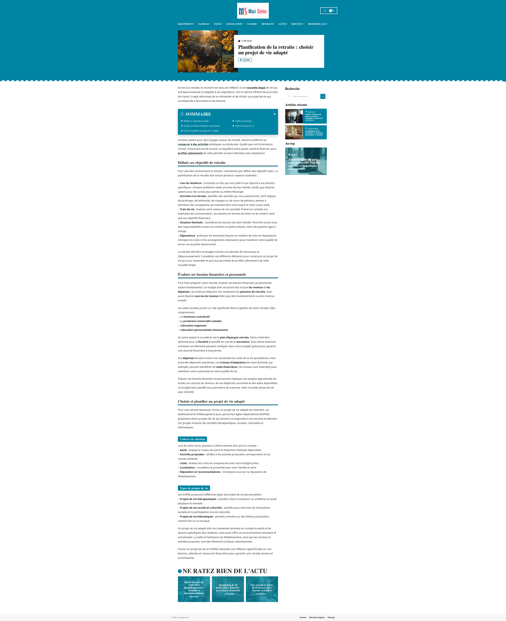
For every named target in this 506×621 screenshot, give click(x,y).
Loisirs (246, 60)
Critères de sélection (243, 120)
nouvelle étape (256, 87)
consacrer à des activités (193, 144)
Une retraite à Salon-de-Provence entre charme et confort (262, 587)
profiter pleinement (190, 153)
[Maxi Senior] (253, 11)
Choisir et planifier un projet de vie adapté (201, 130)
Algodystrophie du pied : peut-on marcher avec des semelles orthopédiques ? (304, 162)
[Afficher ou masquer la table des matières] (243, 114)
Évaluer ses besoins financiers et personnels (202, 125)
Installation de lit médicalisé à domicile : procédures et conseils (228, 587)
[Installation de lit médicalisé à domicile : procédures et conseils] (294, 132)
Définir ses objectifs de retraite (196, 120)
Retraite (311, 112)
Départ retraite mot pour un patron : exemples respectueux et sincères (314, 117)
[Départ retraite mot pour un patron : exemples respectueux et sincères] (294, 116)
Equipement (313, 129)
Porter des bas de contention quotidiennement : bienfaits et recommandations (194, 587)
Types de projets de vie (244, 125)
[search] (325, 11)
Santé (294, 155)
